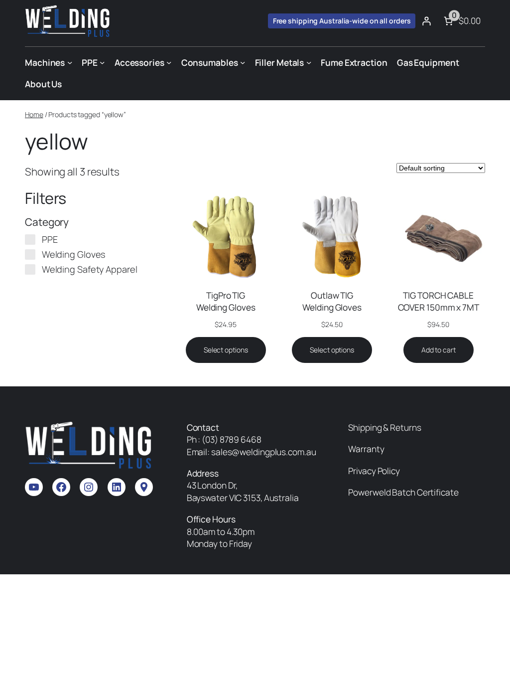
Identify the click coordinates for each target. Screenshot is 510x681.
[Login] (426, 20)
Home (34, 114)
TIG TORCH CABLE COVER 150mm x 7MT (438, 301)
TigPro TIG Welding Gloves (225, 301)
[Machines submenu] (69, 62)
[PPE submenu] (102, 62)
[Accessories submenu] (168, 62)
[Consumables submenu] (242, 62)
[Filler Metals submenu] (308, 62)
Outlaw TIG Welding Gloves (332, 301)
